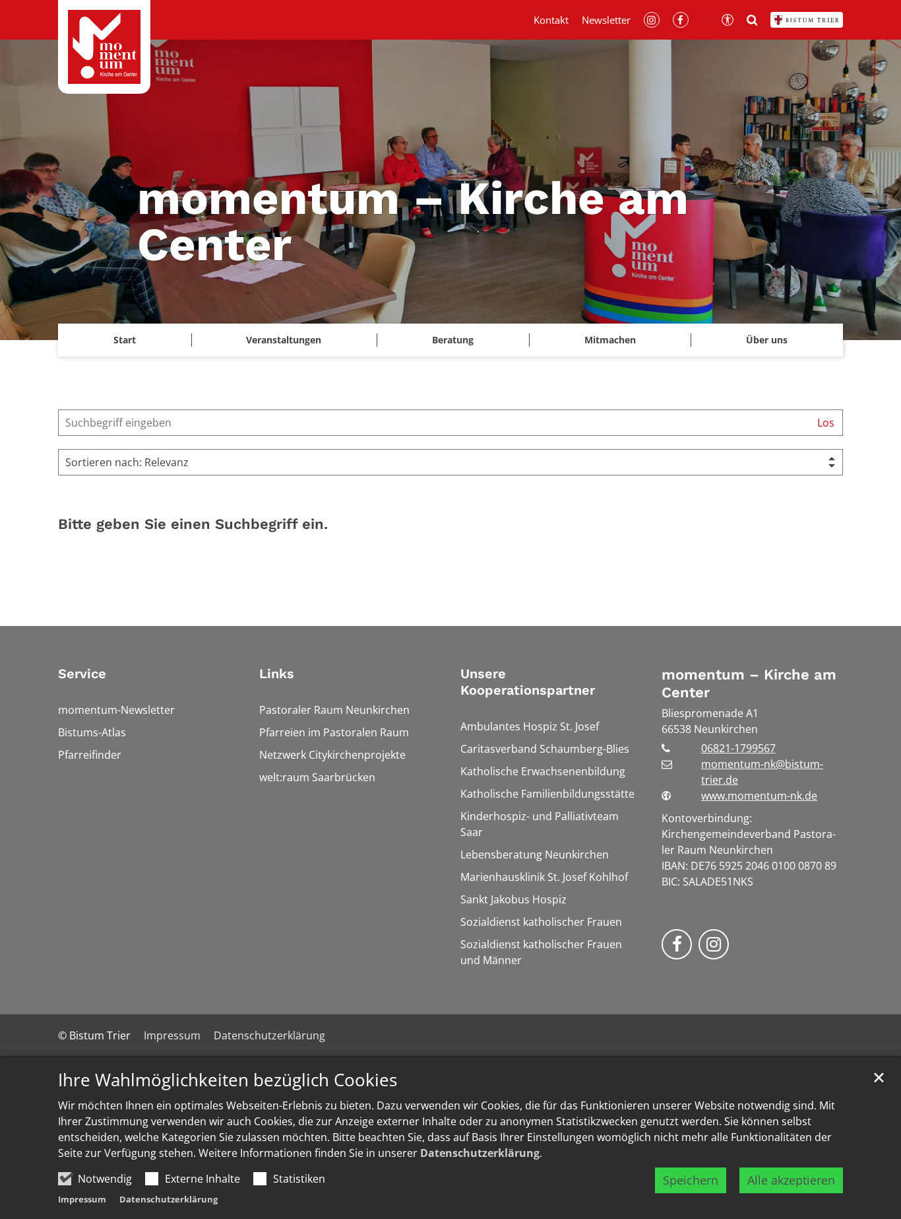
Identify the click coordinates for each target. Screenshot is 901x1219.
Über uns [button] (767, 339)
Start (124, 339)
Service (82, 673)
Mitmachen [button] (610, 339)
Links (276, 673)
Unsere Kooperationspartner (527, 682)
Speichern (690, 1180)
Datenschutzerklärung (480, 1153)
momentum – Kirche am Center (749, 683)
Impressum (82, 1199)
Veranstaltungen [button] (283, 339)
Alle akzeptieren (791, 1180)
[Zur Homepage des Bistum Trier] (806, 20)
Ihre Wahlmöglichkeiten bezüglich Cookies (227, 1080)
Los (825, 422)
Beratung (453, 339)
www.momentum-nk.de (759, 795)
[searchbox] (433, 422)
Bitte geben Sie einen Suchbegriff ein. (193, 524)
